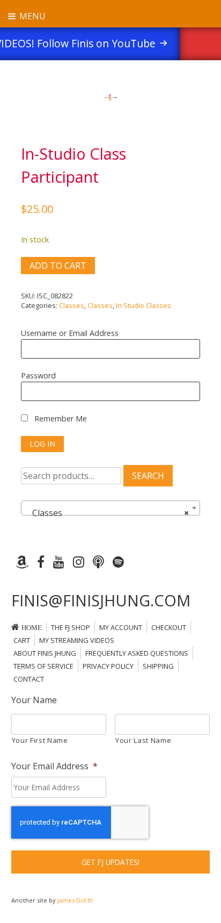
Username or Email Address (70, 333)
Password (38, 375)
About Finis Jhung (44, 653)
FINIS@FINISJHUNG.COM (100, 600)
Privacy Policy (108, 666)
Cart (21, 640)
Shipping (158, 666)
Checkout (168, 627)
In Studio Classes (143, 305)
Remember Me (59, 418)
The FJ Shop (70, 627)
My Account (120, 627)
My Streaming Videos (76, 640)
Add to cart (58, 265)
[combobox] (110, 508)
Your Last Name (143, 740)
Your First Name (40, 740)
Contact (28, 679)
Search (148, 476)
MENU (31, 16)
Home (31, 627)
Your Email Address (54, 766)
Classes (71, 305)
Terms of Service (43, 666)
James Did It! (75, 900)
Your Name (34, 700)
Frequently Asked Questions (136, 653)
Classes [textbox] (107, 513)
